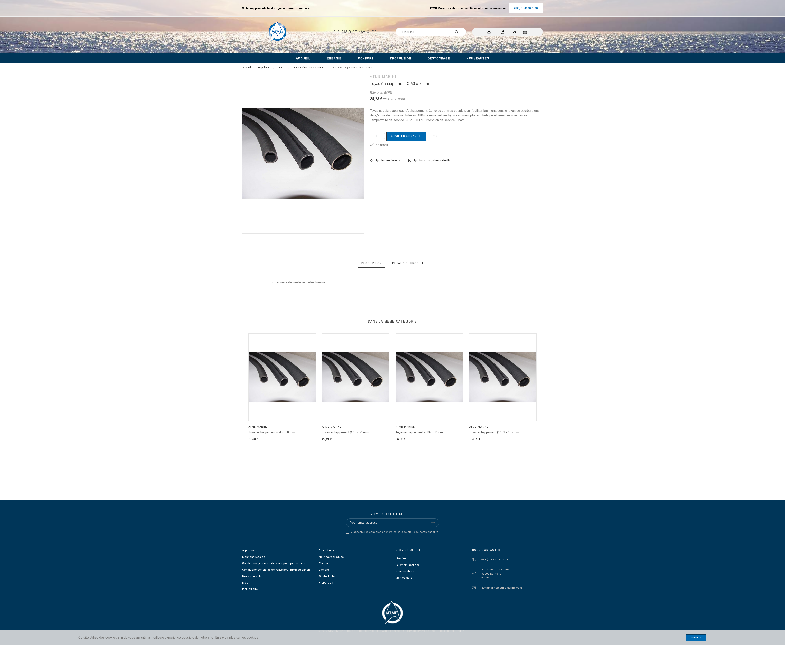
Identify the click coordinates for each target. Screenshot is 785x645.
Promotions (326, 550)
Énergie (324, 569)
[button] (266, 399)
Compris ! (696, 637)
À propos (248, 550)
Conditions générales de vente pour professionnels (276, 569)
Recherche (461, 32)
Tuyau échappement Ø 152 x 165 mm (494, 432)
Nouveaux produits (331, 556)
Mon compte (404, 577)
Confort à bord (329, 576)
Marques (324, 563)
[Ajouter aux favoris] (287, 399)
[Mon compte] (503, 32)
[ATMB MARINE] (277, 32)
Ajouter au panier (406, 136)
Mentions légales (253, 556)
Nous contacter (252, 576)
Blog (245, 582)
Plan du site (250, 588)
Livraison (402, 558)
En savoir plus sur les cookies (236, 637)
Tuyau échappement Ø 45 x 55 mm (345, 432)
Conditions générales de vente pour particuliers (273, 563)
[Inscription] (489, 32)
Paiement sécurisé (408, 564)
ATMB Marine (383, 76)
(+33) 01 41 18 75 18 (526, 8)
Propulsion (326, 582)
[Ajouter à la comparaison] (435, 136)
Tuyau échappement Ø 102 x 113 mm (420, 432)
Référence (271, 291)
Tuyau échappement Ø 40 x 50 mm (271, 432)
